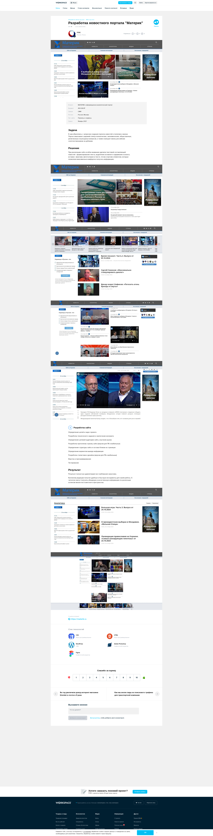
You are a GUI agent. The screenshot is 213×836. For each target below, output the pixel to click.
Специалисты (79, 821)
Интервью (123, 8)
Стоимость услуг (80, 828)
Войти (141, 2)
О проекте (117, 818)
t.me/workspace (101, 802)
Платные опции (118, 825)
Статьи (65, 8)
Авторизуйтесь (95, 718)
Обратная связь (151, 802)
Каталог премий (138, 828)
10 (136, 676)
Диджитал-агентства (81, 818)
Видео (132, 8)
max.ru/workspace (113, 802)
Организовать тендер (125, 2)
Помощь (116, 828)
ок (145, 833)
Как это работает (60, 821)
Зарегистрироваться (150, 2)
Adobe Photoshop (120, 644)
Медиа (74, 2)
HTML (116, 635)
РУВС (79, 32)
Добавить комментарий (78, 718)
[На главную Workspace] (64, 803)
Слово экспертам (83, 8)
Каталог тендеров (60, 825)
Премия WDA (137, 818)
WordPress (79, 644)
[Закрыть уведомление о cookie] (156, 832)
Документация (97, 8)
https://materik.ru (78, 619)
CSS (77, 635)
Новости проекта (119, 821)
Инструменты (137, 821)
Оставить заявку (140, 792)
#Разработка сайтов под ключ (76, 19)
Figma (78, 652)
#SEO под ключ (90, 19)
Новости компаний (111, 8)
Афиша (72, 8)
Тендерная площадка (61, 818)
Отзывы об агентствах (82, 825)
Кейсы (58, 8)
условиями (87, 831)
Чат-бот (139, 802)
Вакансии (136, 825)
